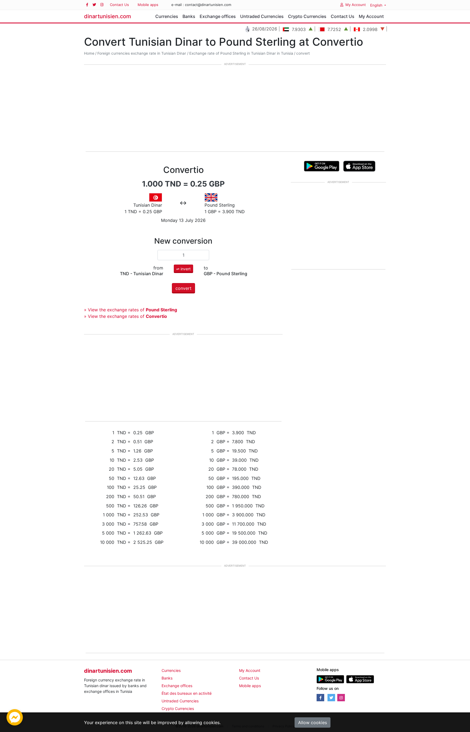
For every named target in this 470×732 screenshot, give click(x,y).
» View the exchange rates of (130, 309)
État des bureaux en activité (187, 693)
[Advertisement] (235, 108)
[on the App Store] (359, 165)
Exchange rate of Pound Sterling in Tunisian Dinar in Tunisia (241, 53)
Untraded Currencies (262, 16)
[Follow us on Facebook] (87, 5)
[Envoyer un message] (15, 716)
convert (303, 53)
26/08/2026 (253, 29)
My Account (355, 4)
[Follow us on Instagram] (102, 5)
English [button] (377, 5)
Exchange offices (218, 16)
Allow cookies (312, 722)
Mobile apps (148, 4)
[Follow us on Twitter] (94, 5)
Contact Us (119, 4)
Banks (189, 16)
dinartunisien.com (107, 16)
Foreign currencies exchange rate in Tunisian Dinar (141, 53)
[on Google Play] (321, 165)
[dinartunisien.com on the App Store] (360, 679)
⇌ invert (183, 268)
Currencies (166, 16)
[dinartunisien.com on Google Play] (330, 679)
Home (89, 53)
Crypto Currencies (307, 16)
